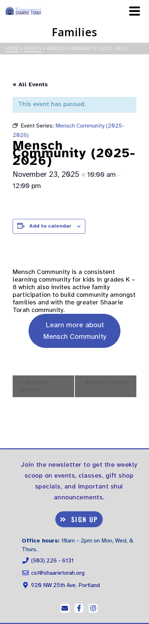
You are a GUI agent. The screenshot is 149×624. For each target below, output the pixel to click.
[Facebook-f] (79, 608)
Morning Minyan (34, 385)
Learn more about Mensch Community (74, 330)
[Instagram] (93, 608)
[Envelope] (64, 608)
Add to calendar (50, 226)
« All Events (30, 84)
